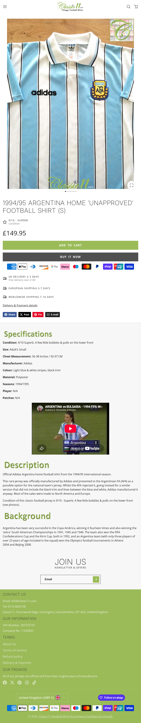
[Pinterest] (20, 682)
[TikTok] (34, 682)
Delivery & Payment (17, 663)
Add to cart (70, 245)
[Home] (70, 7)
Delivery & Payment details (20, 305)
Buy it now (70, 257)
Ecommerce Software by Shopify (92, 716)
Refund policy (13, 656)
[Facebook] (5, 682)
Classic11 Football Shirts (54, 716)
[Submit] (96, 579)
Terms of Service (15, 650)
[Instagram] (27, 682)
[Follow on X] (12, 682)
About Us (9, 644)
